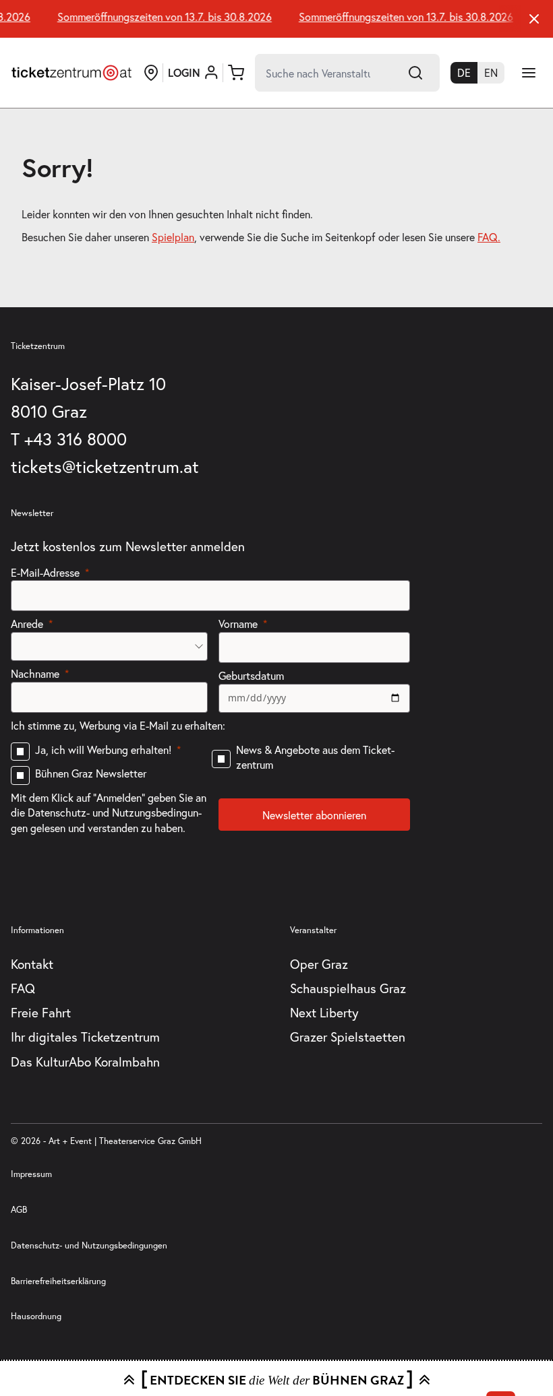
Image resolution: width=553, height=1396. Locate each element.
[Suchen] (415, 72)
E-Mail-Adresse (45, 572)
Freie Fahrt (41, 1012)
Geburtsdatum (251, 675)
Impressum (31, 1174)
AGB (19, 1209)
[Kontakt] (151, 73)
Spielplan (173, 237)
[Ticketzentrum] (71, 73)
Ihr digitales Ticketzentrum (85, 1036)
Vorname (238, 623)
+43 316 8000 (75, 438)
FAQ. (488, 237)
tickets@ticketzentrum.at (105, 466)
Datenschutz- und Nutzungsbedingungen (89, 1245)
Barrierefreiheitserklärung (58, 1281)
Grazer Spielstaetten (347, 1036)
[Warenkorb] (236, 73)
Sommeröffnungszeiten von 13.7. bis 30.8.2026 (160, 17)
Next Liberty (324, 1012)
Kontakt (32, 963)
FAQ (23, 988)
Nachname (35, 673)
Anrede (27, 623)
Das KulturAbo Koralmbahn (85, 1061)
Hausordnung (36, 1316)
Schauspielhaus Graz (348, 988)
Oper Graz (319, 963)
